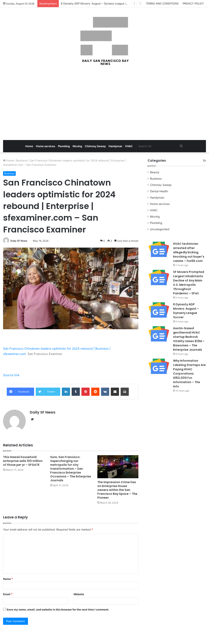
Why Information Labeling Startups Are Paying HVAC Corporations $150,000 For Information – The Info (189, 373)
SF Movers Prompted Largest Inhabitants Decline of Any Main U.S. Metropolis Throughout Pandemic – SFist (188, 282)
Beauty (154, 172)
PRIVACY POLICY (193, 3)
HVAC (129, 146)
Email (7, 594)
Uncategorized (159, 229)
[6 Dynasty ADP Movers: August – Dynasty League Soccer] (159, 310)
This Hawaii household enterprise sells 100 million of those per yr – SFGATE (22, 461)
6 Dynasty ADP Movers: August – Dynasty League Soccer (97, 3)
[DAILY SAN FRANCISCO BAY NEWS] (104, 41)
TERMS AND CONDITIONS (162, 3)
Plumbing (64, 146)
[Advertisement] (104, 103)
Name (8, 579)
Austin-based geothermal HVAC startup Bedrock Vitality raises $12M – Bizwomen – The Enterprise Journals (189, 339)
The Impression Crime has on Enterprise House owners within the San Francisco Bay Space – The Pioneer (117, 490)
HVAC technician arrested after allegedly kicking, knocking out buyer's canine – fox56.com (188, 252)
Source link (11, 375)
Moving (77, 146)
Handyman (115, 146)
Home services (45, 146)
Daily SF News (18, 240)
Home (29, 146)
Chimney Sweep (95, 146)
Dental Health (159, 191)
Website (78, 594)
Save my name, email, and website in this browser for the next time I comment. (58, 609)
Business (22, 160)
